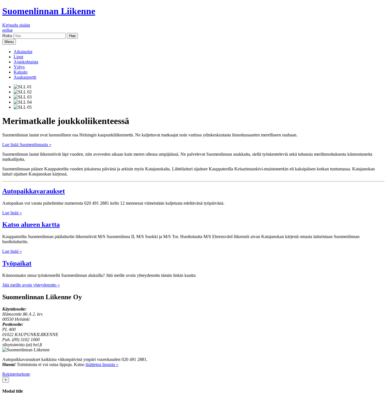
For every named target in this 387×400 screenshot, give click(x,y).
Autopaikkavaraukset (33, 191)
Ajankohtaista (26, 61)
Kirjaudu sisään (16, 25)
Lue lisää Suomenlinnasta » (26, 144)
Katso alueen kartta (31, 224)
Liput (18, 56)
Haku (7, 35)
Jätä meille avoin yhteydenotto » (31, 285)
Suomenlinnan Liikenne (48, 11)
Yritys (19, 67)
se (11, 30)
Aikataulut (23, 51)
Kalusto (20, 72)
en (4, 30)
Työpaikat (16, 263)
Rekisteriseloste (16, 374)
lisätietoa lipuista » (102, 364)
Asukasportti (25, 77)
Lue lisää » (12, 212)
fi (8, 30)
